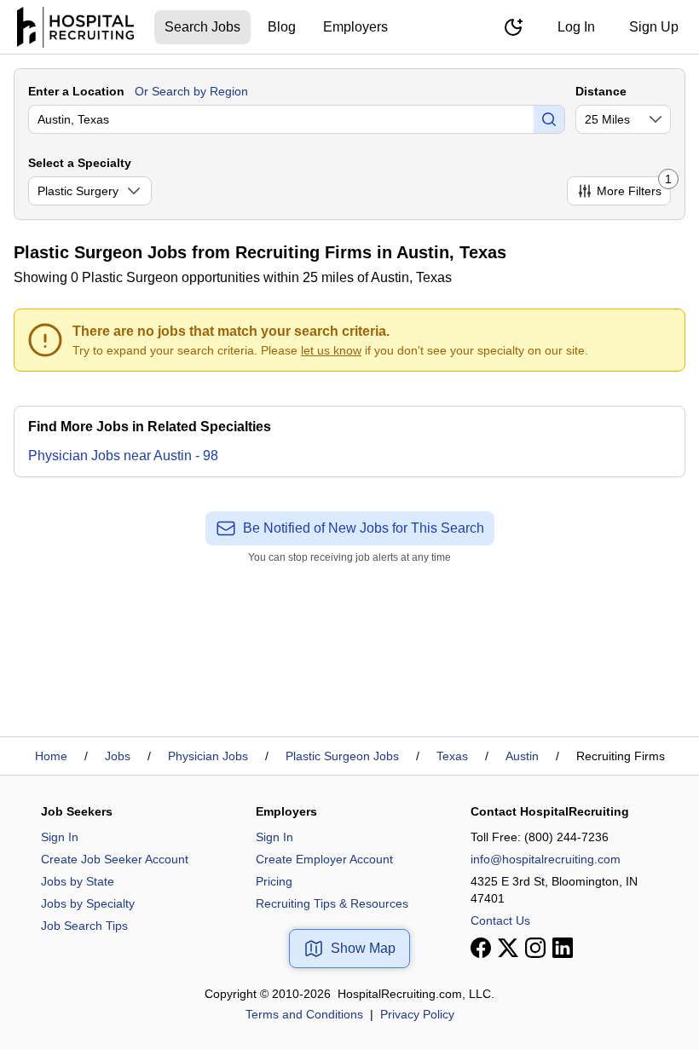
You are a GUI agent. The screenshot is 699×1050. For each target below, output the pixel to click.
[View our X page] (508, 948)
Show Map (363, 948)
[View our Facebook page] (481, 948)
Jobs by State (77, 881)
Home (51, 756)
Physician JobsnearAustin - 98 (123, 455)
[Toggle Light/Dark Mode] (513, 27)
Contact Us (500, 920)
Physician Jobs (208, 756)
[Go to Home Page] (75, 27)
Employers (355, 27)
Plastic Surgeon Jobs (342, 756)
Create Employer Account (324, 859)
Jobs (117, 756)
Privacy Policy (417, 1014)
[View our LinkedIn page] (562, 948)
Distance (601, 91)
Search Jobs (202, 27)
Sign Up (654, 27)
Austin (522, 756)
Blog (282, 27)
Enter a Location (76, 91)
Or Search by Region (191, 91)
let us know (331, 350)
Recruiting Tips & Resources (332, 903)
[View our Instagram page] (535, 948)
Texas (452, 756)
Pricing (274, 881)
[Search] (549, 119)
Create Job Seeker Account (114, 859)
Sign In (59, 837)
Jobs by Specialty (88, 903)
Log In (576, 27)
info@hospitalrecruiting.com (546, 859)
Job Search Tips (84, 925)
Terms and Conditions (304, 1014)
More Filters (634, 187)
